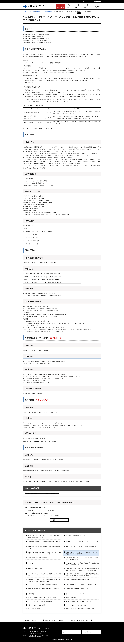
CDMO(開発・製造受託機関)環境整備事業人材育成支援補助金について (44, 542)
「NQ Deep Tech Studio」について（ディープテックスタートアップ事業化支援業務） (82, 558)
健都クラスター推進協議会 (35, 568)
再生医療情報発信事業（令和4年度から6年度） (78, 579)
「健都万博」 (31, 594)
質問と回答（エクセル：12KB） (31, 441)
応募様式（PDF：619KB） (55, 282)
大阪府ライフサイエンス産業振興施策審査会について (80, 608)
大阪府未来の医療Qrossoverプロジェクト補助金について (81, 584)
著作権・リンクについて (50, 620)
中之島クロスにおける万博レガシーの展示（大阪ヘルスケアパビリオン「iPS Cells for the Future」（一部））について (44, 553)
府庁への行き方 (67, 632)
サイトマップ (96, 620)
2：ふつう (40, 510)
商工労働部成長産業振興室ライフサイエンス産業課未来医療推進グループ (42, 493)
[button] (87, 2)
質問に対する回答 (42, 42)
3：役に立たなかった (51, 510)
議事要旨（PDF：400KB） (46, 128)
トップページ (26, 11)
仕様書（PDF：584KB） (53, 279)
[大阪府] (33, 6)
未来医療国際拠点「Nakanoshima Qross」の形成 (79, 601)
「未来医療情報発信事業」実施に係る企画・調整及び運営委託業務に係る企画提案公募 (82, 563)
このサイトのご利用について (34, 620)
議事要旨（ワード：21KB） (30, 128)
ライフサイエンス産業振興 (46, 11)
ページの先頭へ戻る (101, 627)
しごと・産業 (32, 11)
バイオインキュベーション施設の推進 (76, 605)
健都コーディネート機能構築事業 (36, 605)
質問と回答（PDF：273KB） (48, 441)
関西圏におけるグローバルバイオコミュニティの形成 (42, 597)
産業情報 (38, 11)
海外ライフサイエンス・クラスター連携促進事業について (81, 546)
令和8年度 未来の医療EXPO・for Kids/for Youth (79, 536)
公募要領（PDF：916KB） (56, 277)
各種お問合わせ (87, 632)
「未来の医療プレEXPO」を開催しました (77, 588)
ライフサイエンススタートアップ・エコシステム (79, 594)
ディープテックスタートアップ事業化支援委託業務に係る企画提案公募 (44, 574)
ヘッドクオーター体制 (34, 608)
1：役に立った (30, 510)
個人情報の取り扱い (83, 620)
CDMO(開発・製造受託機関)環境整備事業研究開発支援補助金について (44, 547)
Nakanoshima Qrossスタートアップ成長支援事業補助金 (42, 584)
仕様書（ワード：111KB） (39, 279)
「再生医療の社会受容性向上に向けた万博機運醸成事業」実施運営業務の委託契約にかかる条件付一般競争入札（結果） (82, 569)
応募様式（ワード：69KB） (39, 282)
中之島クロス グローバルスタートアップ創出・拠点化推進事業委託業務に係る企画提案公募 (82, 553)
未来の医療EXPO (32, 563)
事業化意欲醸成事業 (71, 597)
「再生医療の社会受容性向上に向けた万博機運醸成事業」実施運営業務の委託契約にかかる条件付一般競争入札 (82, 574)
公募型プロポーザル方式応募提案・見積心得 (47, 481)
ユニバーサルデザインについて (67, 620)
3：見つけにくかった (54, 515)
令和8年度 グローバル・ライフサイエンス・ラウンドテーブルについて (82, 542)
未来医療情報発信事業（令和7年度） (37, 557)
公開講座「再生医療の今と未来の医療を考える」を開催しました (44, 589)
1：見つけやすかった (31, 515)
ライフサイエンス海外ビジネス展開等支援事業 (40, 601)
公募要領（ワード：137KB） (39, 277)
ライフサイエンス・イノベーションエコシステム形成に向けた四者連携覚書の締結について (44, 536)
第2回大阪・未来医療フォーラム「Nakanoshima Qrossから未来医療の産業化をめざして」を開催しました (44, 580)
